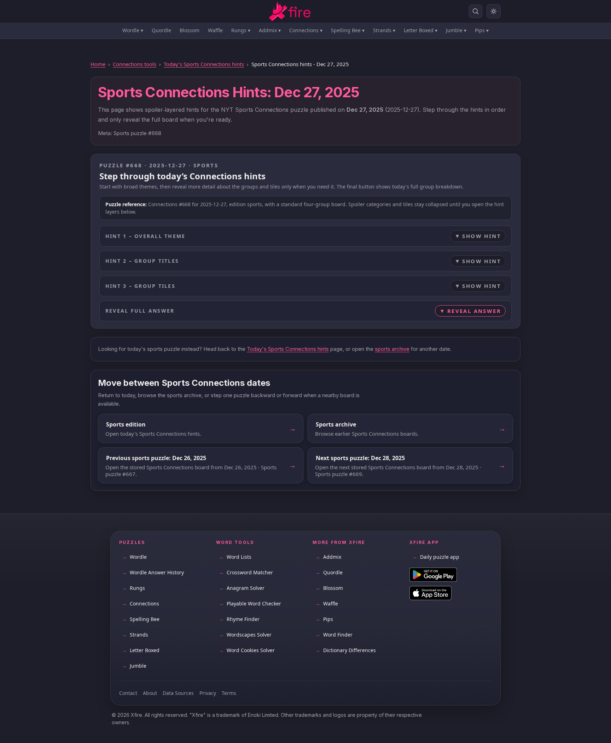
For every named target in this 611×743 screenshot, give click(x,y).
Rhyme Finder (239, 619)
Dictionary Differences (345, 650)
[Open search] (475, 11)
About (150, 693)
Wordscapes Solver (245, 634)
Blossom (189, 30)
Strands (384, 30)
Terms (229, 693)
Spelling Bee (348, 30)
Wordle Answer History (153, 572)
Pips (482, 30)
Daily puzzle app (435, 556)
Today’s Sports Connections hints (204, 64)
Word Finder (334, 634)
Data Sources (178, 693)
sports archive (392, 349)
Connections (305, 30)
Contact (128, 693)
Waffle (215, 30)
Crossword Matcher (246, 572)
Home (98, 64)
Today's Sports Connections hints (288, 349)
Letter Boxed (420, 30)
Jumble (456, 30)
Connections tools (134, 64)
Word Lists (235, 556)
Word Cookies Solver (247, 650)
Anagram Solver (241, 588)
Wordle (132, 30)
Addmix (270, 30)
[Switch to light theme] (494, 11)
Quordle (161, 30)
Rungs (240, 30)
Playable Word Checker (250, 603)
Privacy (207, 693)
